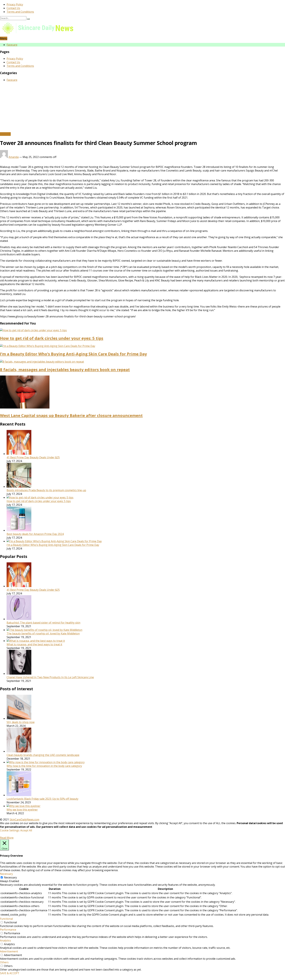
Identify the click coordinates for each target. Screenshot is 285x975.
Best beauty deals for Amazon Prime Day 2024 (35, 534)
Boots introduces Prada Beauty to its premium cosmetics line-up (46, 490)
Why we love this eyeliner (22, 809)
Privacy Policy (15, 4)
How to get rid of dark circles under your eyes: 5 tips (51, 338)
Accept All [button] (26, 830)
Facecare (12, 45)
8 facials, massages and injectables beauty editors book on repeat (65, 369)
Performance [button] (8, 929)
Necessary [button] (6, 874)
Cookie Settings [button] (9, 830)
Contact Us (13, 8)
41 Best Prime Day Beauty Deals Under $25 (33, 457)
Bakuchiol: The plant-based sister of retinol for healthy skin (43, 622)
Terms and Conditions (20, 12)
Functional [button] (6, 919)
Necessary (10, 877)
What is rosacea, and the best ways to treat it (34, 644)
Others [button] (4, 962)
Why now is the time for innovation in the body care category (44, 766)
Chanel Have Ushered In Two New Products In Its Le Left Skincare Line (50, 677)
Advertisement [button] (9, 951)
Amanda (14, 157)
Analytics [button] (5, 940)
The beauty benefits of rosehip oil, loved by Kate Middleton (43, 633)
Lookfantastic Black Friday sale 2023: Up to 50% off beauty (42, 799)
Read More (7, 837)
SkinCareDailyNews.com (24, 819)
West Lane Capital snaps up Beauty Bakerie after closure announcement (71, 415)
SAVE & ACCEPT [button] (9, 973)
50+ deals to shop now (20, 722)
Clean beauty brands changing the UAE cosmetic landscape (43, 755)
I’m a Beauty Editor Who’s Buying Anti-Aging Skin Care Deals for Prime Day (73, 354)
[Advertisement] (142, 107)
